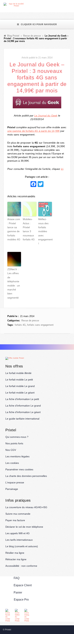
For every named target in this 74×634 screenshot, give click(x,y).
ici (62, 168)
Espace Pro (21, 599)
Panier (18, 592)
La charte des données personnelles (26, 476)
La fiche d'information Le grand (23, 405)
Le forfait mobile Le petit (19, 379)
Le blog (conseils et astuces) (21, 546)
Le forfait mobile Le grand (20, 386)
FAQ (16, 578)
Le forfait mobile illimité (18, 373)
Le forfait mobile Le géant (19, 392)
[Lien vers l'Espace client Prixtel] (72, 5)
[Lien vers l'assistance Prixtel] (63, 5)
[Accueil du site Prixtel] (15, 5)
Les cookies (12, 462)
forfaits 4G (20, 325)
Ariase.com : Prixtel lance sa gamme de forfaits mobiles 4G (13, 229)
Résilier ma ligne (14, 552)
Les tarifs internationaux (19, 539)
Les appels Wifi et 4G (17, 533)
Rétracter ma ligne (15, 559)
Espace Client (23, 585)
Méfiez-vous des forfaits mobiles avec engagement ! (45, 231)
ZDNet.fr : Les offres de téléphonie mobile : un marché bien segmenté (13, 283)
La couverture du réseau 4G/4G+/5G (26, 507)
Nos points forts (14, 443)
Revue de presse (30, 320)
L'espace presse (14, 482)
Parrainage (11, 489)
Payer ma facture (15, 520)
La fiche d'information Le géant (23, 412)
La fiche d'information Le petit (22, 399)
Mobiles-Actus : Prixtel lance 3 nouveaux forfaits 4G (29, 229)
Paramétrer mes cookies (19, 469)
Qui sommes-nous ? (16, 436)
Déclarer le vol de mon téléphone (24, 526)
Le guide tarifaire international (22, 418)
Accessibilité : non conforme (21, 565)
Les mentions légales (17, 456)
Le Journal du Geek (45, 115)
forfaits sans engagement (40, 325)
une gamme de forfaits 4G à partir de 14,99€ (33, 130)
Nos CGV (10, 449)
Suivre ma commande (17, 513)
